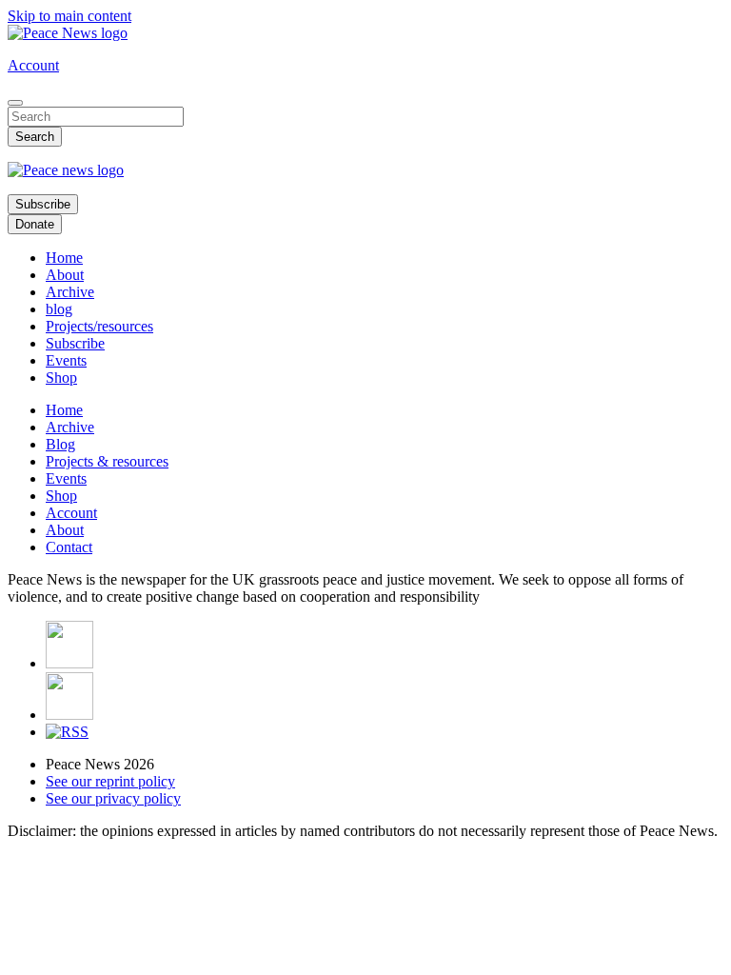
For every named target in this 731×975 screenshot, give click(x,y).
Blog (60, 444)
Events (66, 360)
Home (64, 257)
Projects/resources (99, 326)
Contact (69, 547)
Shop (61, 377)
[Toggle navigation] (15, 103)
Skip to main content (69, 16)
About (65, 275)
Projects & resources (107, 461)
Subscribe (42, 204)
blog (59, 309)
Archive (70, 292)
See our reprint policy (110, 781)
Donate (34, 224)
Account (33, 65)
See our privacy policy (113, 798)
